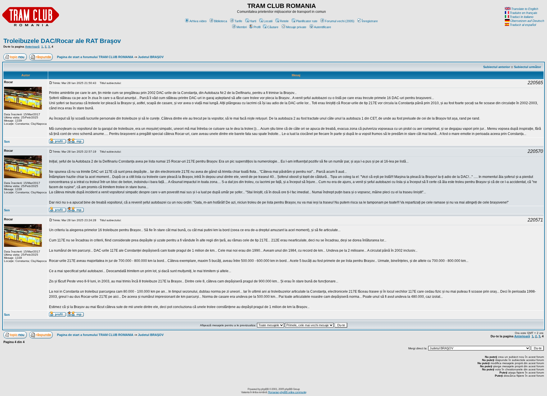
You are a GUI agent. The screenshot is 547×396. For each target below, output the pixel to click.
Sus (7, 141)
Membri (241, 27)
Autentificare (322, 27)
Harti (253, 21)
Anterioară (32, 46)
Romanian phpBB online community (287, 392)
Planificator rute (306, 21)
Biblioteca (220, 21)
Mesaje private (296, 27)
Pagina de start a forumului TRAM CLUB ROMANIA (95, 57)
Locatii (268, 21)
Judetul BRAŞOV (151, 57)
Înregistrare (370, 21)
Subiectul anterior (496, 67)
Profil (257, 27)
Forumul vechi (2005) (339, 21)
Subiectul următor (527, 67)
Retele (284, 21)
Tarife (238, 21)
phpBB (265, 389)
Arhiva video (198, 21)
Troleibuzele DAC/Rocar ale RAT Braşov (62, 40)
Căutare (272, 27)
